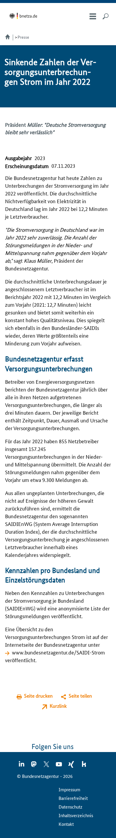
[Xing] (71, 766)
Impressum (69, 789)
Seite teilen (80, 696)
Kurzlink (58, 706)
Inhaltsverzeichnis (76, 815)
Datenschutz (70, 806)
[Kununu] (84, 766)
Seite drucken (38, 696)
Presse (23, 37)
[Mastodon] (34, 766)
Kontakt (66, 824)
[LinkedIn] (21, 766)
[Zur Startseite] (24, 16)
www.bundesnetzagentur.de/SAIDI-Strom (58, 652)
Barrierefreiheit (73, 798)
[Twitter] (46, 766)
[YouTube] (59, 766)
